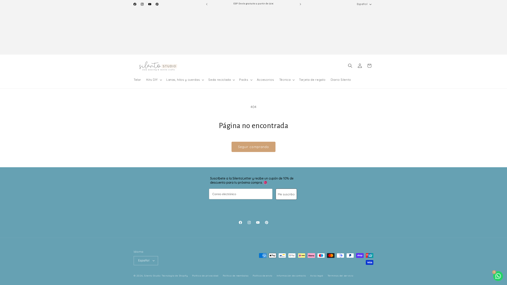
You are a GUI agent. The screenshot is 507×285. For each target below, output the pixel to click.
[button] (154, 79)
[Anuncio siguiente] (300, 4)
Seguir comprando (253, 147)
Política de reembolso (236, 275)
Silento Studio (152, 275)
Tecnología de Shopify (175, 275)
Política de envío (262, 275)
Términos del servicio (340, 275)
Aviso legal (316, 275)
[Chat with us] (498, 276)
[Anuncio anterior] (206, 4)
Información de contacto (291, 275)
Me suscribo (286, 194)
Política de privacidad (205, 275)
